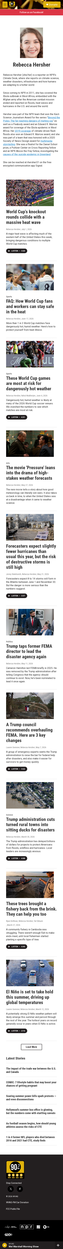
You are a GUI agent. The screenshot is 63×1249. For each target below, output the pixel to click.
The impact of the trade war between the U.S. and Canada (31, 1070)
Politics (9, 641)
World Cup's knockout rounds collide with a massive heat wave (26, 217)
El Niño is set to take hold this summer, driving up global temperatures (29, 997)
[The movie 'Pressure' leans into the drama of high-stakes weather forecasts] (30, 443)
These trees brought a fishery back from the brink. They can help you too (31, 909)
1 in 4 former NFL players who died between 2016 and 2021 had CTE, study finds (30, 1139)
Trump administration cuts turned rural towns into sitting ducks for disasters (30, 825)
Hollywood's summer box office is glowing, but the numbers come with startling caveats (30, 1111)
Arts (8, 463)
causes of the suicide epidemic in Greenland (26, 154)
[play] (5, 1245)
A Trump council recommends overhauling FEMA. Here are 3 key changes (29, 732)
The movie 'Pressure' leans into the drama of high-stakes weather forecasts (30, 473)
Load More (31, 1046)
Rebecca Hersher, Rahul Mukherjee (20, 395)
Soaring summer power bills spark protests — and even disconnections (31, 1097)
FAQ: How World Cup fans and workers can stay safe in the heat (30, 306)
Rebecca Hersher (13, 229)
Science (9, 815)
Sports (9, 296)
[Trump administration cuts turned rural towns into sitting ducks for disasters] (30, 795)
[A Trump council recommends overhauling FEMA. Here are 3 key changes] (30, 706)
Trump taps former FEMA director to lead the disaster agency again (29, 651)
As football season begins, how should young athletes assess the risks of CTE (31, 1125)
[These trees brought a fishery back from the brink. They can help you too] (30, 885)
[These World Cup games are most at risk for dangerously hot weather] (30, 354)
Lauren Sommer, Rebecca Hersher (20, 747)
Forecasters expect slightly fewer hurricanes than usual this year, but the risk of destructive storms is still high (31, 556)
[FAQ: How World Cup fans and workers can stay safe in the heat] (30, 277)
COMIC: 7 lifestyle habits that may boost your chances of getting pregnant (31, 1084)
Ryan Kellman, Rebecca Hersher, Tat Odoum (24, 921)
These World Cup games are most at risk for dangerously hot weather (28, 384)
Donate (53, 4)
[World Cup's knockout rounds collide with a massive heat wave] (30, 193)
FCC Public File (13, 1209)
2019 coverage (23, 130)
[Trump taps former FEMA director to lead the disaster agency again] (30, 622)
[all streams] (59, 1245)
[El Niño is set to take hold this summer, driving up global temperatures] (30, 973)
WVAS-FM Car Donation (17, 1202)
